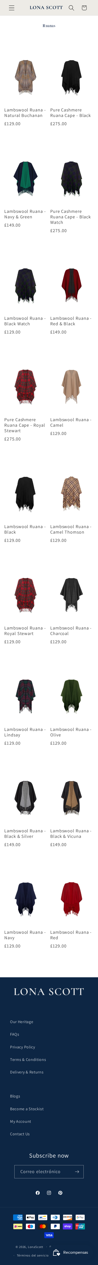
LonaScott (35, 1246)
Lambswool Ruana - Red (71, 934)
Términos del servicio (33, 1255)
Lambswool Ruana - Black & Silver (25, 833)
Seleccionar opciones (26, 137)
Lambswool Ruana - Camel (71, 422)
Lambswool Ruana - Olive (71, 732)
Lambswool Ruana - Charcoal (71, 630)
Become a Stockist (27, 1109)
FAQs (14, 1034)
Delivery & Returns (26, 1072)
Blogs (15, 1096)
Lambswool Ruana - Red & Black (71, 321)
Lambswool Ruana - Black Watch (25, 321)
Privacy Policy (22, 1047)
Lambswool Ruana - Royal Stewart (25, 630)
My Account (20, 1121)
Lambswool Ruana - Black (25, 529)
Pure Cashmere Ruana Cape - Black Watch (70, 217)
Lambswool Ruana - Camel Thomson (71, 529)
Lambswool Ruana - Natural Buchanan (25, 112)
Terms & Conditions (28, 1059)
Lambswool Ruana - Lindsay (25, 732)
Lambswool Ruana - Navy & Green (25, 214)
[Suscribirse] (77, 1172)
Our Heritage (21, 1021)
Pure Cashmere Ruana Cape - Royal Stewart (24, 425)
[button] (11, 8)
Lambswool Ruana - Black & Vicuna (71, 833)
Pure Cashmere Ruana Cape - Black (70, 112)
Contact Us (20, 1134)
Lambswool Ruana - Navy (25, 934)
